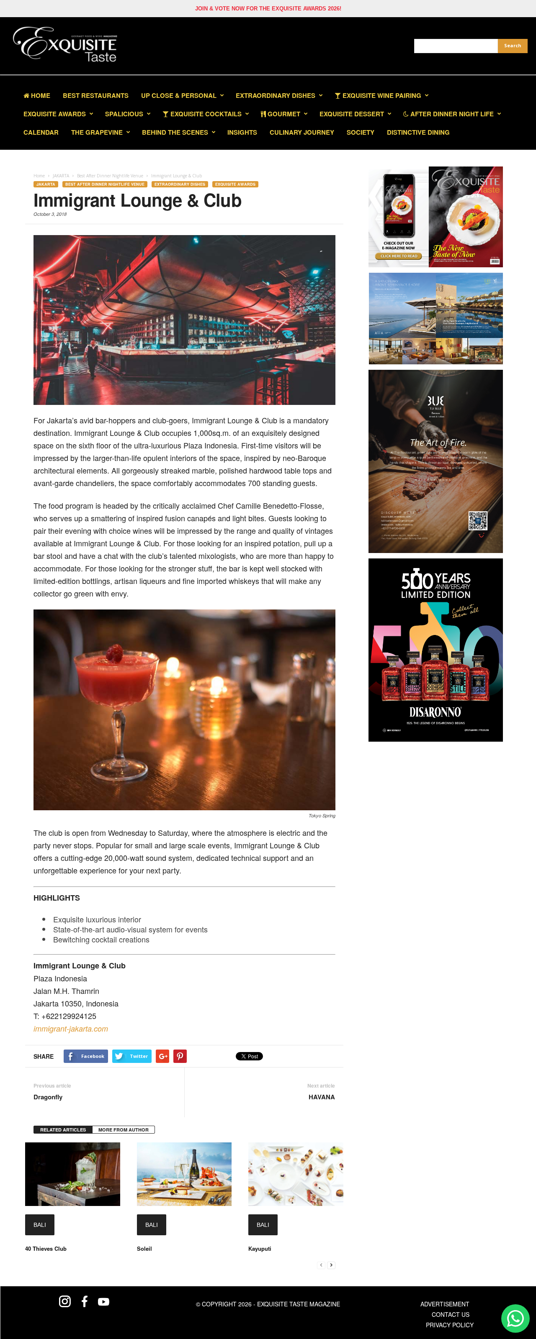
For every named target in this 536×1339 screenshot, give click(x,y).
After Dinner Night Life (451, 113)
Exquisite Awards (235, 184)
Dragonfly (48, 1097)
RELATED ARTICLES (63, 1130)
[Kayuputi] (295, 1174)
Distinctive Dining (418, 132)
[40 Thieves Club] (72, 1174)
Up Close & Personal (178, 95)
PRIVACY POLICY (450, 1325)
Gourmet (283, 113)
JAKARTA (45, 184)
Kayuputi (259, 1248)
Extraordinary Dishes (275, 95)
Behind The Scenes (175, 132)
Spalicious (124, 113)
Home (39, 95)
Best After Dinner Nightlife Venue (104, 184)
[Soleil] (184, 1174)
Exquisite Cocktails (205, 113)
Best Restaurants (96, 95)
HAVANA (322, 1097)
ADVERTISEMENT (444, 1304)
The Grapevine (97, 132)
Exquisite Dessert (352, 113)
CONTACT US (450, 1314)
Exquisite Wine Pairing (381, 95)
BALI (40, 1224)
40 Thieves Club (46, 1248)
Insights (242, 132)
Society (360, 132)
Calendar (41, 132)
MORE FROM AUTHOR (123, 1130)
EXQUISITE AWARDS (54, 113)
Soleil (144, 1248)
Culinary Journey (302, 132)
